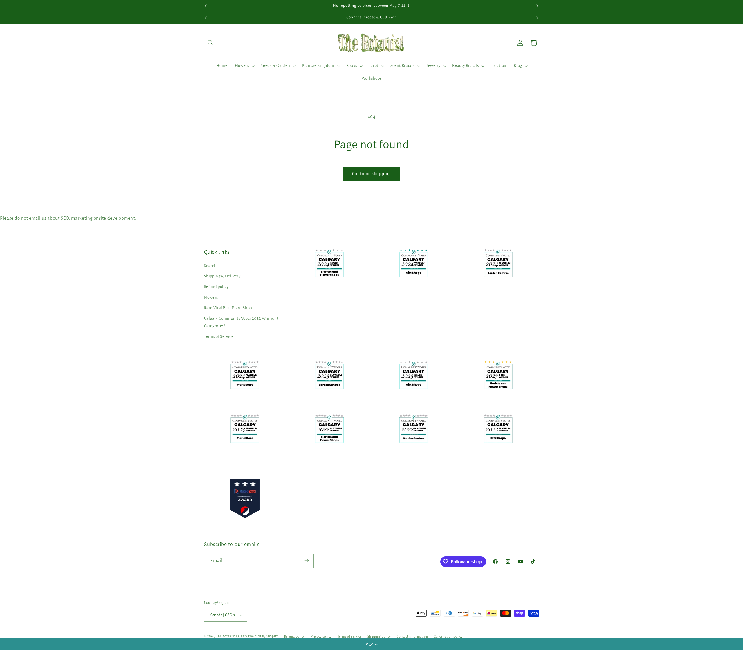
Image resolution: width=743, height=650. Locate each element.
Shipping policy (379, 636)
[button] (371, 644)
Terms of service (350, 636)
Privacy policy (321, 636)
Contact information (412, 636)
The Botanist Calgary (231, 636)
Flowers (211, 297)
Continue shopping (371, 173)
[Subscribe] (306, 561)
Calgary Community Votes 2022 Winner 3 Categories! (241, 322)
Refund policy (216, 287)
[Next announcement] (537, 6)
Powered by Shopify (263, 636)
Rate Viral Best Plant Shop (228, 308)
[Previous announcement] (205, 6)
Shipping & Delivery (222, 276)
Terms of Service (219, 336)
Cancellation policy (448, 636)
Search (210, 266)
